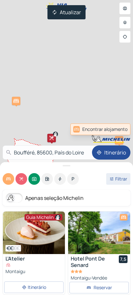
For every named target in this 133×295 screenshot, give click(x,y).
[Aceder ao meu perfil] (124, 8)
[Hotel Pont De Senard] (99, 232)
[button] (16, 101)
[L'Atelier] (34, 232)
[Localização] (124, 37)
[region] (34, 232)
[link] (100, 129)
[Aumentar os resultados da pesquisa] (66, 165)
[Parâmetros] (124, 22)
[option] (8, 179)
